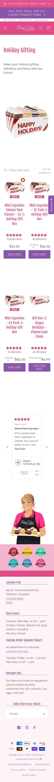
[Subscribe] (44, 714)
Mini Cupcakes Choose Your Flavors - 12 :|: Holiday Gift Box (14, 214)
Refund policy (43, 764)
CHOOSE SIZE (39, 367)
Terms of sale (29, 775)
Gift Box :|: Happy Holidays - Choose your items (39, 327)
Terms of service (37, 770)
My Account (9, 20)
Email (9, 602)
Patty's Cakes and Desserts (31, 755)
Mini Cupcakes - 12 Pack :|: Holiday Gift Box (39, 212)
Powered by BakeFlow (27, 759)
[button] (5, 28)
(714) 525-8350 (41, 20)
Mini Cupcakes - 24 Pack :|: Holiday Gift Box (14, 325)
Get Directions (25, 20)
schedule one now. (17, 651)
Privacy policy (18, 770)
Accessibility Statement (20, 764)
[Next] (46, 447)
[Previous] (7, 447)
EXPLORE (14, 254)
